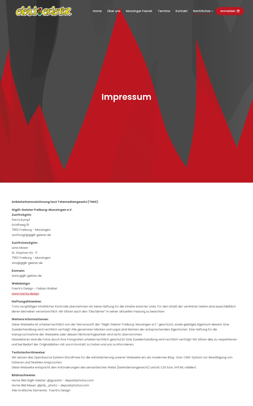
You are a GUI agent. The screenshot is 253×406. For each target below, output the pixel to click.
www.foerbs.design (25, 294)
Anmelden (227, 11)
